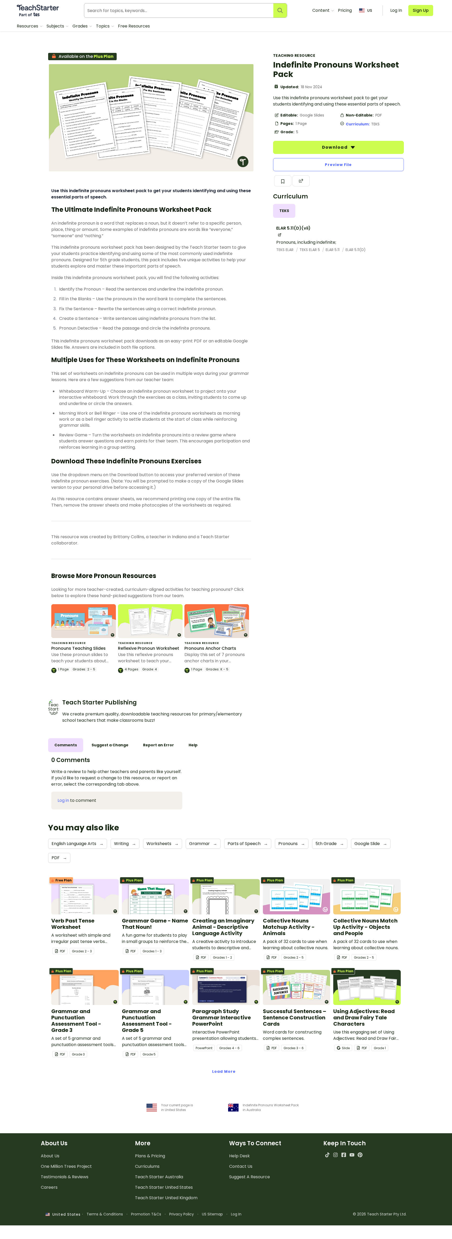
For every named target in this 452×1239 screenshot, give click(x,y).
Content (321, 10)
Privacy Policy (181, 1214)
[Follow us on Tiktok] (327, 1154)
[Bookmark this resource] (282, 180)
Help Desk (239, 1156)
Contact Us (240, 1166)
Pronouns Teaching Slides (78, 648)
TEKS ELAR (285, 249)
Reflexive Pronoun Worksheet (148, 648)
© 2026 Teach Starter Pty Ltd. (379, 1214)
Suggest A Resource (249, 1177)
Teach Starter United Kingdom (166, 1198)
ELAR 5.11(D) (356, 249)
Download (335, 147)
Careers (49, 1187)
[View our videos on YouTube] (352, 1154)
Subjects (56, 26)
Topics (103, 26)
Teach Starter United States (164, 1187)
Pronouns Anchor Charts (210, 648)
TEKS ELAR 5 (310, 249)
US (369, 10)
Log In (236, 1214)
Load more (224, 1071)
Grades (80, 26)
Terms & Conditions (105, 1214)
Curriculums (147, 1166)
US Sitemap (212, 1214)
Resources (28, 26)
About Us (50, 1156)
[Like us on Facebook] (344, 1154)
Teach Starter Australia (159, 1177)
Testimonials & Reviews (64, 1177)
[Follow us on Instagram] (335, 1154)
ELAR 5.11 (333, 249)
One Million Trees (66, 1166)
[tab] (284, 211)
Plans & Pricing (150, 1156)
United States (65, 1214)
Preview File (338, 164)
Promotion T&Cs (146, 1214)
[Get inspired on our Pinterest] (360, 1154)
